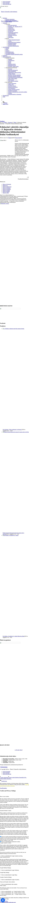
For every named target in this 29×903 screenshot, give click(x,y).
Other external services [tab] (5, 857)
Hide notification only (11, 902)
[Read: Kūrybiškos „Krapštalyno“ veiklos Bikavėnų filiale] (16, 535)
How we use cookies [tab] (4, 796)
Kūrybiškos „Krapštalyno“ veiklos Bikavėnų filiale (13, 636)
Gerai (1, 788)
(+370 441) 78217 (19, 750)
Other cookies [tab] (3, 885)
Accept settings (3, 902)
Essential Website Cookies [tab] (5, 810)
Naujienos (2, 121)
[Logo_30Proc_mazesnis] (8, 11)
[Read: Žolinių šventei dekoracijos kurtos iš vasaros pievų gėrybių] (16, 432)
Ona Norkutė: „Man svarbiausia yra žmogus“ (12, 429)
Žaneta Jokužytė (18, 137)
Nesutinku (4, 788)
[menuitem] (16, 19)
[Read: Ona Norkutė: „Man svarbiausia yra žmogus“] (16, 328)
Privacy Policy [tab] (3, 895)
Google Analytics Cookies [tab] (5, 842)
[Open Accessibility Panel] (3, 900)
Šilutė (9, 137)
